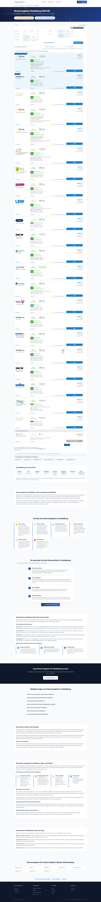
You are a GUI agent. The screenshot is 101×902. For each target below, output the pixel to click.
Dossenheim (27, 459)
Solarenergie (68, 743)
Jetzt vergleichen (82, 2)
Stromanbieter (51, 1)
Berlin (53, 888)
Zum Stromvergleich (50, 677)
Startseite (44, 1)
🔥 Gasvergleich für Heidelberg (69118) (24, 17)
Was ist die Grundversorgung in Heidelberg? (37, 707)
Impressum (72, 888)
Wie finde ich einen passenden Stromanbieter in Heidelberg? (40, 694)
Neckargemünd (37, 459)
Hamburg (53, 890)
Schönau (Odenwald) (49, 459)
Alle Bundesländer (56, 879)
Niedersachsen (36, 894)
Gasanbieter (58, 1)
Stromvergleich (21, 765)
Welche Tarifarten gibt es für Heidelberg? (36, 710)
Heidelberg (18, 459)
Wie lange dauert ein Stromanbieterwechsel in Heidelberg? (40, 697)
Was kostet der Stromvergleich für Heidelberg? (37, 714)
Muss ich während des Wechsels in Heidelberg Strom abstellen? (41, 704)
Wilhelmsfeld (61, 459)
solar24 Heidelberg (59, 747)
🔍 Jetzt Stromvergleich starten (50, 604)
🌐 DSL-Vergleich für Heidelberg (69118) (45, 17)
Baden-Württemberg (29, 5)
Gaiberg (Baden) (71, 459)
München (53, 892)
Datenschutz (72, 890)
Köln (52, 894)
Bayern (34, 890)
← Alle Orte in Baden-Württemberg (42, 879)
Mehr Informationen (56, 453)
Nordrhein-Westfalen (37, 888)
